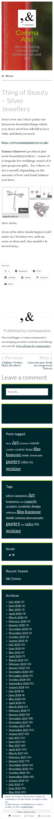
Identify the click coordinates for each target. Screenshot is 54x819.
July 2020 (14, 602)
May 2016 (14, 792)
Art (15, 442)
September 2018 (19, 683)
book (21, 502)
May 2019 (14, 652)
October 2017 (17, 726)
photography (36, 455)
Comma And (27, 35)
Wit (31, 462)
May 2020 (15, 609)
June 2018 (15, 695)
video (25, 462)
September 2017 (18, 730)
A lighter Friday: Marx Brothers (12, 361)
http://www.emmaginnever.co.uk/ (25, 142)
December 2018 (18, 671)
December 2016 (18, 765)
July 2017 (14, 737)
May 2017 (14, 745)
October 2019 (17, 636)
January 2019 (17, 667)
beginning (23, 443)
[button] (15, 202)
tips (22, 525)
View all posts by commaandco (33, 346)
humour (13, 455)
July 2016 (14, 784)
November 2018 (18, 675)
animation (21, 495)
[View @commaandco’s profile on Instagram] (13, 555)
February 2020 (18, 621)
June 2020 (15, 605)
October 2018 (17, 679)
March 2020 (16, 617)
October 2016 (17, 772)
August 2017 (16, 733)
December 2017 (18, 718)
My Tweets (13, 578)
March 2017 (16, 753)
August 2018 (16, 687)
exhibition (11, 512)
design (29, 449)
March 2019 (16, 660)
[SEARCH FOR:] (27, 391)
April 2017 (15, 749)
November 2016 (18, 768)
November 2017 (18, 722)
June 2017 (15, 741)
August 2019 (16, 640)
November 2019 (18, 633)
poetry (13, 461)
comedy (34, 443)
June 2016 (15, 788)
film (37, 449)
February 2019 (17, 664)
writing (13, 468)
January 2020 (17, 625)
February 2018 (17, 710)
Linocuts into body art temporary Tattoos (40, 363)
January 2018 (17, 714)
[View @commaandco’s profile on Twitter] (10, 555)
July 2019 (14, 644)
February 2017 (17, 757)
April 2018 (15, 702)
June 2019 (15, 648)
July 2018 (14, 691)
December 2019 (18, 629)
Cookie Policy (27, 807)
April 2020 (15, 613)
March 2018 (16, 706)
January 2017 (16, 761)
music (25, 455)
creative (10, 449)
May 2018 (14, 699)
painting (20, 518)
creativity (20, 449)
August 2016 (16, 780)
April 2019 (15, 656)
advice (8, 443)
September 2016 (19, 776)
